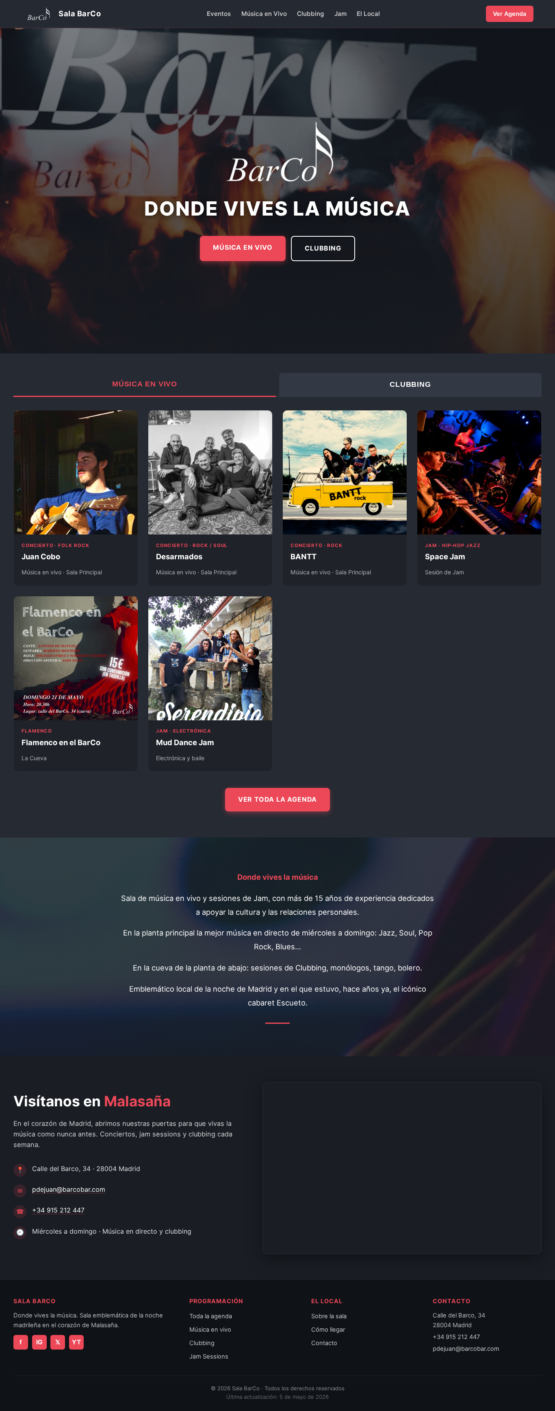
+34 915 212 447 (58, 1210)
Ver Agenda (509, 13)
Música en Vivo (264, 13)
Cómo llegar (328, 1329)
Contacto (324, 1343)
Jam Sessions (208, 1356)
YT (76, 1342)
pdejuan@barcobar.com (68, 1189)
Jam (340, 13)
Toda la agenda (210, 1316)
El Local (368, 13)
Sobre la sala (329, 1316)
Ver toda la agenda (277, 799)
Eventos (219, 13)
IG (39, 1342)
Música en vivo (210, 1329)
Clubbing (310, 13)
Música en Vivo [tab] (144, 384)
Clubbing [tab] (410, 384)
